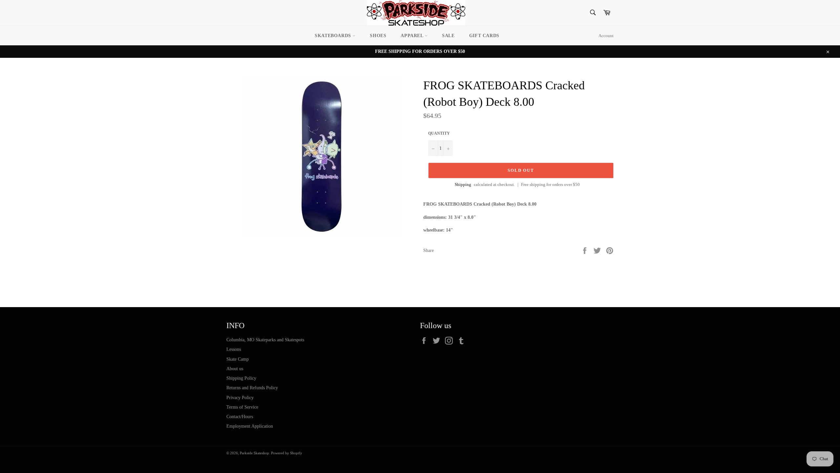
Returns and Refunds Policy (252, 387)
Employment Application (249, 426)
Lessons (233, 349)
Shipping (463, 184)
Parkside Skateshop (254, 453)
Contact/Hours (239, 416)
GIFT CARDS (484, 35)
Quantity (439, 133)
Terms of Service (242, 407)
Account (606, 35)
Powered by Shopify (286, 453)
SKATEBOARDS (333, 35)
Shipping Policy (241, 378)
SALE (448, 35)
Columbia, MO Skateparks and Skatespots (265, 339)
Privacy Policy (240, 397)
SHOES (378, 35)
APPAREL (413, 35)
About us (234, 368)
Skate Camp (237, 359)
